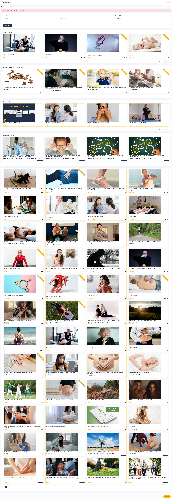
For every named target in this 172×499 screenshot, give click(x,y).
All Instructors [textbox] (63, 18)
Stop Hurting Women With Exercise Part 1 (15, 451)
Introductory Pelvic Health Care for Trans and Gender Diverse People (23, 294)
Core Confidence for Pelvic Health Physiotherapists (60, 399)
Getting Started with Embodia (11, 122)
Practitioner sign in (167, 2)
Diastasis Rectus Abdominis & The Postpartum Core (18, 372)
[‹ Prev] (166, 62)
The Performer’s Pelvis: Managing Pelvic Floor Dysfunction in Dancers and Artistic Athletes (64, 294)
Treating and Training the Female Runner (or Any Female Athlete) (146, 241)
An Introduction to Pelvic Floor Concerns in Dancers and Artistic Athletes (105, 53)
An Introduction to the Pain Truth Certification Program (18, 87)
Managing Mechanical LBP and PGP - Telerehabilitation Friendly (145, 294)
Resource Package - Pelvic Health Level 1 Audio (100, 399)
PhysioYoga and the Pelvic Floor (13, 268)
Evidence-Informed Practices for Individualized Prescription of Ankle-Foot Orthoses (106, 189)
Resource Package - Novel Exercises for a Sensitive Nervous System (22, 346)
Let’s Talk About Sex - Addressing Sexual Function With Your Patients (65, 268)
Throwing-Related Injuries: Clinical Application (100, 451)
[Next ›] (168, 62)
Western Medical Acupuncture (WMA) (14, 477)
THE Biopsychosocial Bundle (53, 122)
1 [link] (6, 487)
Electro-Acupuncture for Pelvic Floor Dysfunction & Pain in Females (147, 215)
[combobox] (30, 18)
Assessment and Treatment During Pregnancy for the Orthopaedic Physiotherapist (64, 189)
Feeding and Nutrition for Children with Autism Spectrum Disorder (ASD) (107, 87)
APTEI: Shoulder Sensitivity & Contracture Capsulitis (101, 241)
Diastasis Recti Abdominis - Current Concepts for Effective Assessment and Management (148, 347)
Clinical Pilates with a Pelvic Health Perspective (17, 425)
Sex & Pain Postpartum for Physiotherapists (141, 399)
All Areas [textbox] (6, 18)
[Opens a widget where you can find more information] (167, 496)
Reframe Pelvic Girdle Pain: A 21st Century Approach (17, 53)
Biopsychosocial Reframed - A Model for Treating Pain (101, 215)
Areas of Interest (6, 15)
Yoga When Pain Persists (135, 425)
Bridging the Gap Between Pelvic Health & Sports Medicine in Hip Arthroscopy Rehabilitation (63, 215)
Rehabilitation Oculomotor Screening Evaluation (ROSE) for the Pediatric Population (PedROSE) (62, 156)
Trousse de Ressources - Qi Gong (13, 399)
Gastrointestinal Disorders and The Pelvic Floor (59, 451)
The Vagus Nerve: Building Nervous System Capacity (143, 451)
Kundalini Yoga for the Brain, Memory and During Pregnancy (103, 268)
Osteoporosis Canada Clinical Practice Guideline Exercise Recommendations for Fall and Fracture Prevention (18, 156)
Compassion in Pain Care (93, 425)
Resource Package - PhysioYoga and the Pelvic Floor (143, 188)
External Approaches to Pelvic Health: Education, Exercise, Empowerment (62, 242)
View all (21, 67)
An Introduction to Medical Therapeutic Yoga (142, 87)
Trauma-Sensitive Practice (94, 346)
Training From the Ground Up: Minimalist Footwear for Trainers (104, 477)
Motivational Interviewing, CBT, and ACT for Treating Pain (19, 215)
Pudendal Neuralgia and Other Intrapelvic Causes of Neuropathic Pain (23, 241)
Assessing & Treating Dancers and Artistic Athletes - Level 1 (103, 320)
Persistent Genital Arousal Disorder (139, 372)
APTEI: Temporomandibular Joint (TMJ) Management (58, 53)
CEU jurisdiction (118, 15)
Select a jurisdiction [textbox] (120, 18)
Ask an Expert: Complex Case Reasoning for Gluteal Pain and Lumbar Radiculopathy (105, 156)
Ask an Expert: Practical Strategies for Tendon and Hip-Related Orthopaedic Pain (147, 156)
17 (19, 487)
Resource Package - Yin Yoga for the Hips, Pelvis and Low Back (62, 320)
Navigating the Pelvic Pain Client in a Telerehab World (60, 372)
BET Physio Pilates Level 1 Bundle (138, 122)
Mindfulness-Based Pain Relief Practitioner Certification (19, 320)
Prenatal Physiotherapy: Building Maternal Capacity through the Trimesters (105, 373)
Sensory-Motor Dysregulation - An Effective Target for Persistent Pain (23, 188)
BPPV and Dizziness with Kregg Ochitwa (98, 122)
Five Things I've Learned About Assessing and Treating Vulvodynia (63, 425)
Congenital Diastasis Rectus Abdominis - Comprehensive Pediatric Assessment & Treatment (147, 53)
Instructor (61, 15)
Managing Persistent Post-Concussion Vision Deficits (60, 477)
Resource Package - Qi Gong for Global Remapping (142, 320)
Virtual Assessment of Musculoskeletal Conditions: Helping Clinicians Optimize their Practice (64, 88)
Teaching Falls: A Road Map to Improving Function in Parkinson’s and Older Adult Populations (147, 478)
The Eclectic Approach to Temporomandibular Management (103, 294)
